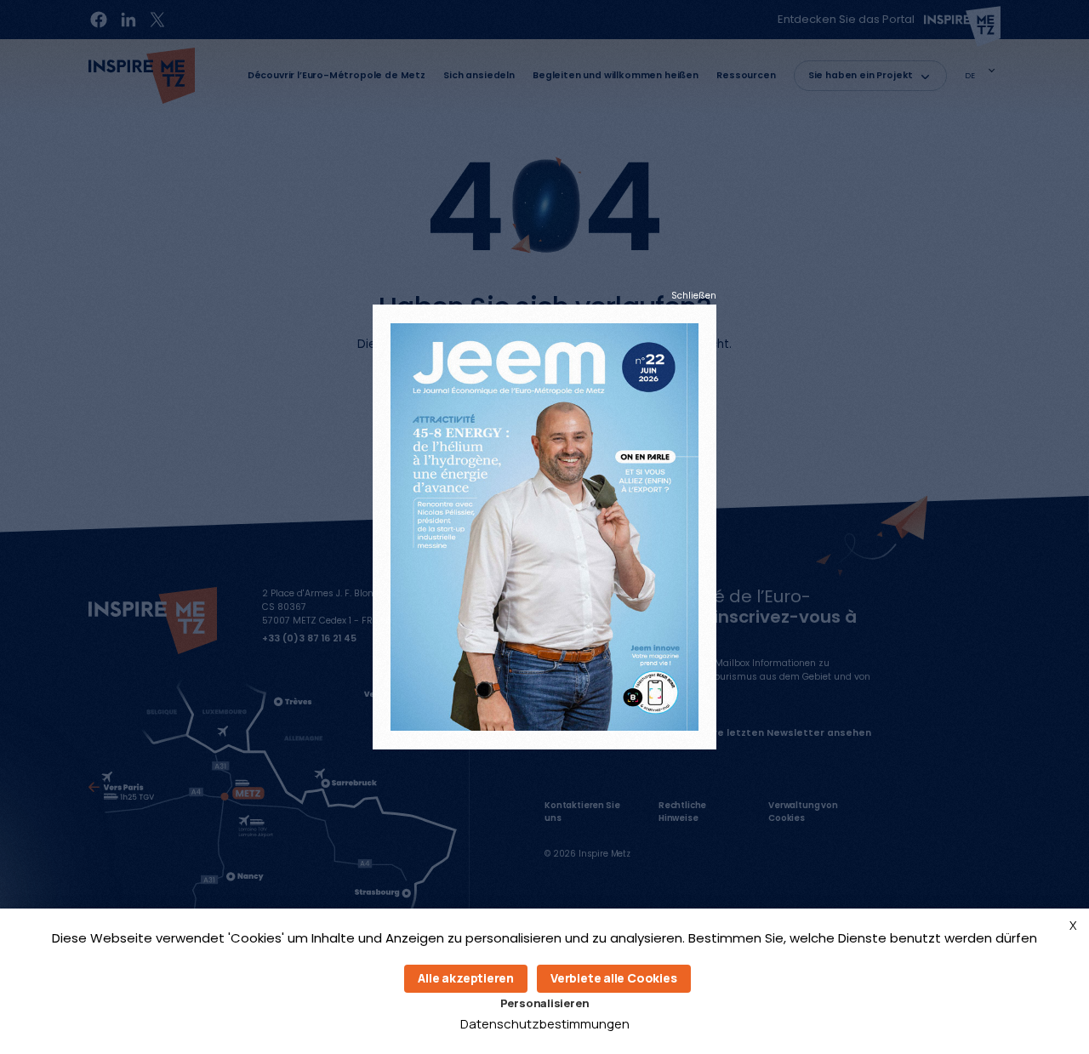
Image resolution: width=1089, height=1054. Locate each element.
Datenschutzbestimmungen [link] (545, 1024)
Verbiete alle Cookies (613, 978)
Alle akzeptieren (466, 978)
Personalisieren (545, 1003)
